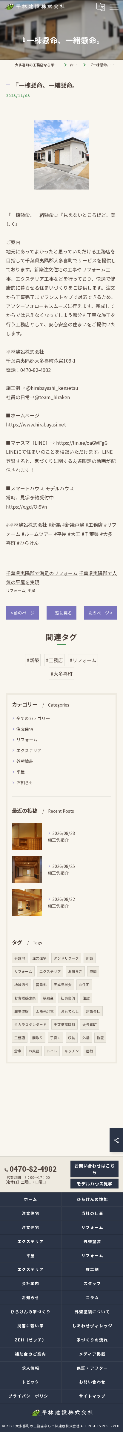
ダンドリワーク (66, 958)
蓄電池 (41, 984)
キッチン (71, 1050)
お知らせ (24, 782)
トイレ (52, 1050)
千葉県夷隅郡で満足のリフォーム (42, 573)
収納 (71, 1037)
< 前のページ (22, 613)
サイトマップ (92, 1396)
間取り (37, 1037)
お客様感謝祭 (25, 998)
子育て (55, 1037)
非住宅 (84, 984)
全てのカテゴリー (33, 718)
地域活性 (21, 984)
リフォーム (15, 590)
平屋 (31, 590)
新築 (89, 958)
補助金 (48, 998)
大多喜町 (89, 1024)
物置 (100, 1037)
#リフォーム (83, 660)
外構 (86, 1037)
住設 (86, 998)
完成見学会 (63, 984)
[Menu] (114, 6)
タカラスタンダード (30, 1024)
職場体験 (21, 1011)
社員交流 (68, 998)
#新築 (33, 660)
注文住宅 (24, 729)
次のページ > (100, 613)
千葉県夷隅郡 (64, 1024)
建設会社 (93, 1011)
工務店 (19, 1037)
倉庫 (17, 1050)
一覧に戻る (61, 613)
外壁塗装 (24, 761)
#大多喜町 (61, 673)
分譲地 (19, 958)
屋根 (89, 1050)
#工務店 (54, 660)
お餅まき (75, 971)
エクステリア (28, 750)
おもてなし (70, 1011)
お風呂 (34, 1050)
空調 (93, 971)
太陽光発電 (45, 1011)
